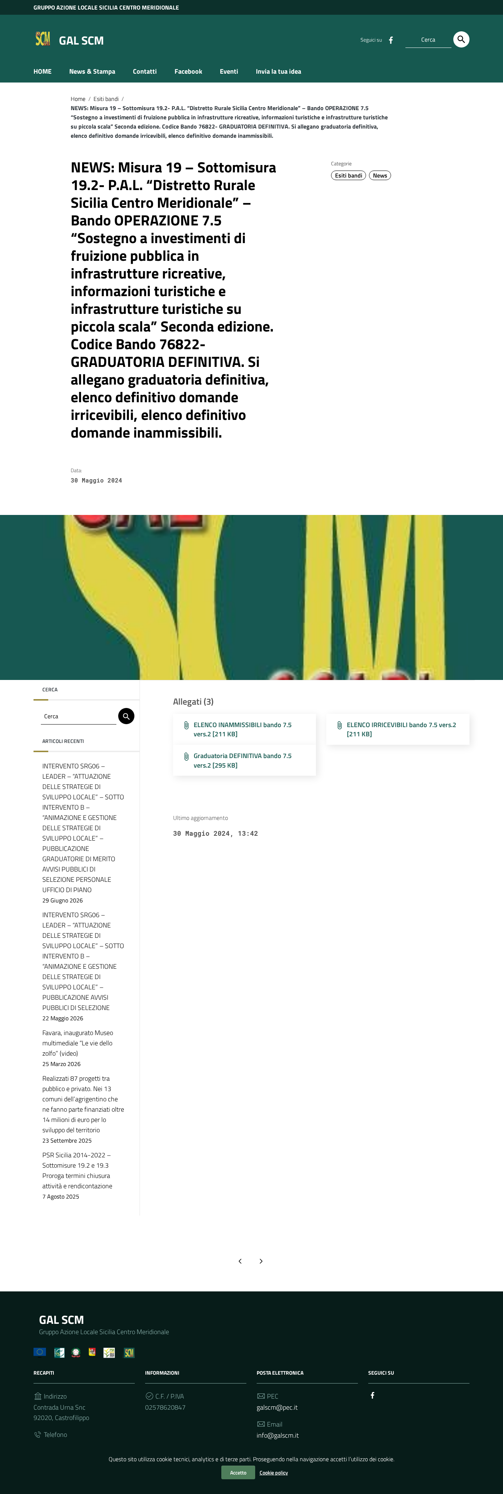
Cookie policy (274, 1472)
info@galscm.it (278, 1435)
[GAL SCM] (43, 38)
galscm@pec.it (277, 1407)
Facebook (188, 71)
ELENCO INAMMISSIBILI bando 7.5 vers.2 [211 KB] (243, 729)
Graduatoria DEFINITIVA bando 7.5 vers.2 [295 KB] (243, 760)
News (380, 175)
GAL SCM (81, 40)
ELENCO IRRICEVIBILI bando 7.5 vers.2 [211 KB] (401, 729)
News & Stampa (92, 71)
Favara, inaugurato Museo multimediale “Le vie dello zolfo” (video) (77, 1048)
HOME (43, 71)
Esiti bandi (106, 98)
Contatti (145, 71)
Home (78, 98)
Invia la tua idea (278, 71)
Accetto (238, 1472)
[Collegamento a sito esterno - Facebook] (390, 39)
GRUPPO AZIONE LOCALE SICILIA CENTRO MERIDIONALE (106, 7)
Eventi (229, 71)
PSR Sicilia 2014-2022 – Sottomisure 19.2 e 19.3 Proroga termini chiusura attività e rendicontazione (77, 1175)
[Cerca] (461, 39)
